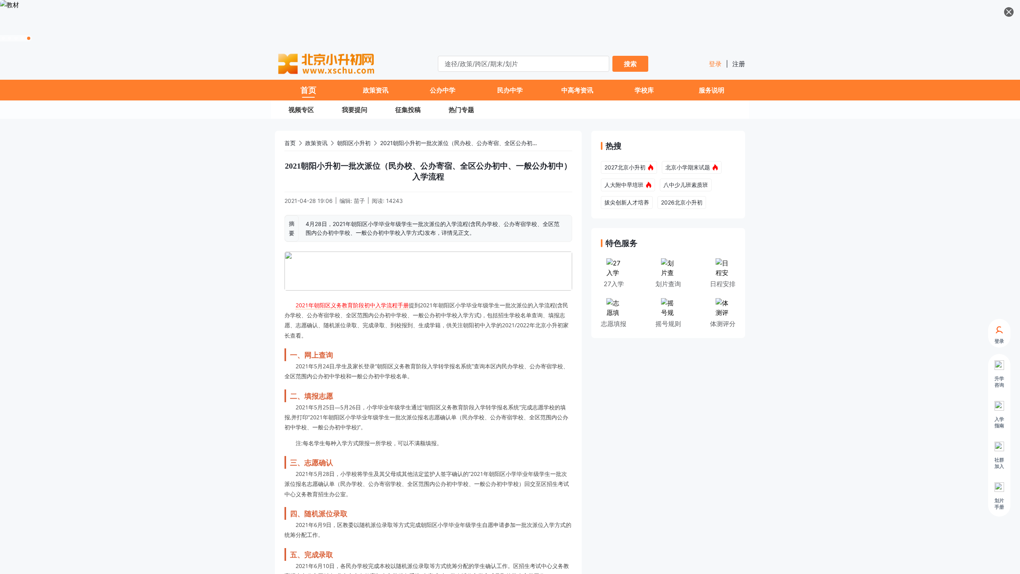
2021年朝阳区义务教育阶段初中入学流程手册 (352, 305)
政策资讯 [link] (316, 143)
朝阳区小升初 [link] (354, 143)
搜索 (630, 64)
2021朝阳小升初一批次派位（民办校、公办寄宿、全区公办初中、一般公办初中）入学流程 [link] (492, 143)
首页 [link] (290, 143)
